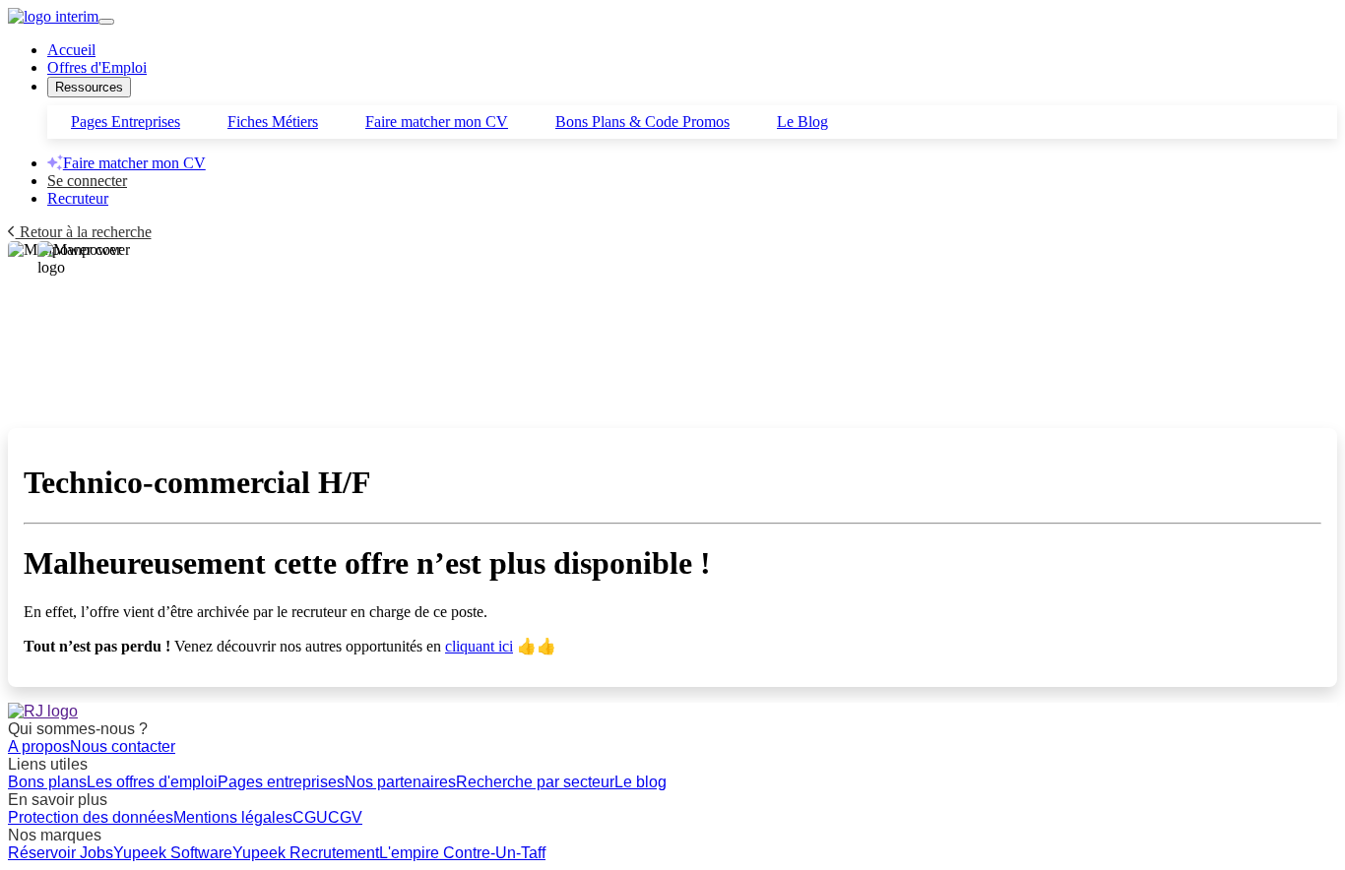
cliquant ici (479, 646)
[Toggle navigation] (106, 22)
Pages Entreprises (125, 121)
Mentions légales (232, 817)
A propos (39, 746)
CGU (310, 817)
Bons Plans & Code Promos (642, 121)
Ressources (89, 87)
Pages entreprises (281, 782)
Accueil (71, 49)
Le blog (640, 782)
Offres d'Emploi (97, 67)
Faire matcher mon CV (436, 121)
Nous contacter (122, 746)
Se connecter (87, 180)
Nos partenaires (400, 782)
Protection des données (90, 817)
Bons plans (47, 782)
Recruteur (77, 198)
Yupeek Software (172, 852)
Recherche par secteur (535, 782)
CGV (345, 817)
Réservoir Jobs (60, 852)
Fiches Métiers (272, 121)
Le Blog (802, 121)
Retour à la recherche (84, 231)
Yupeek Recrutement (305, 852)
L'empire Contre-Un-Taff (462, 852)
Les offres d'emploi (152, 782)
